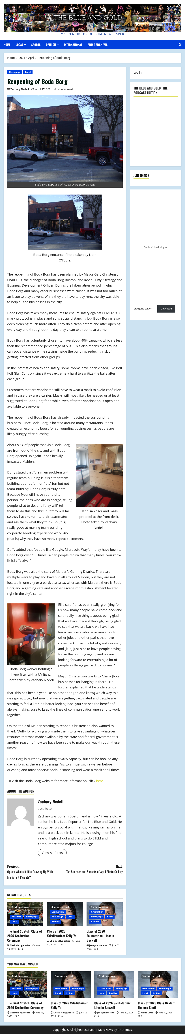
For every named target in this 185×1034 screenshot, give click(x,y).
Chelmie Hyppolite (20, 945)
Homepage (15, 72)
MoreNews (105, 1030)
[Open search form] (180, 44)
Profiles (55, 921)
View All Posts (52, 852)
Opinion (51, 44)
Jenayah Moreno (98, 945)
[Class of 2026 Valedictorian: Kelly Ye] (71, 984)
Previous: (30, 872)
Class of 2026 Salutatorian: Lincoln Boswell (100, 936)
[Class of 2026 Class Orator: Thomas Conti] (158, 984)
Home (7, 44)
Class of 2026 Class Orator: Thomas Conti (156, 1005)
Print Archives (97, 44)
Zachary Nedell (19, 89)
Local (19, 44)
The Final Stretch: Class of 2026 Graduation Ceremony (24, 936)
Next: (94, 869)
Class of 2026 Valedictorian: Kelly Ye (61, 933)
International (73, 44)
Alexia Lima (147, 1012)
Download (166, 308)
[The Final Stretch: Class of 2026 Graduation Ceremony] (27, 984)
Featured (16, 916)
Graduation (57, 911)
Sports (35, 44)
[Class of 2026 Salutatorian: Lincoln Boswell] (114, 984)
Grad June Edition (143, 308)
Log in (138, 73)
